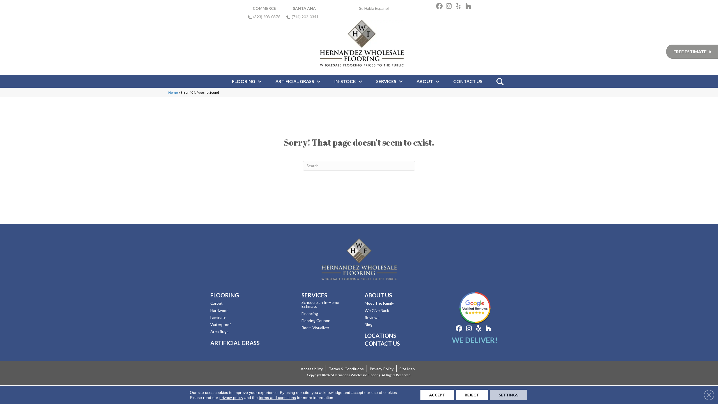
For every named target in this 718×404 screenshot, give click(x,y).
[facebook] (440, 6)
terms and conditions (277, 397)
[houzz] (470, 6)
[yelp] (460, 6)
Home (173, 92)
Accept (437, 394)
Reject (472, 394)
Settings (508, 394)
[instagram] (450, 6)
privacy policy (231, 397)
